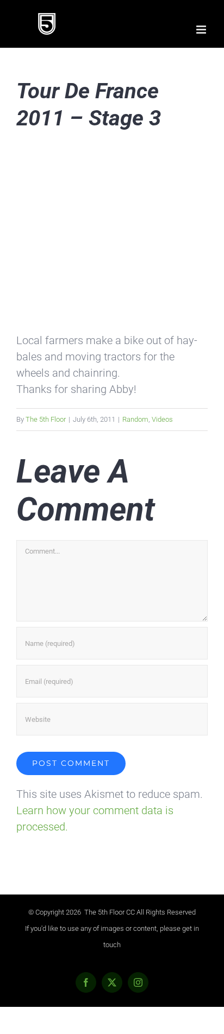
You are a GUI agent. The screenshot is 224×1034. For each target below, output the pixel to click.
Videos (162, 419)
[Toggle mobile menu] (202, 29)
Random (135, 419)
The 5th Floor (46, 419)
